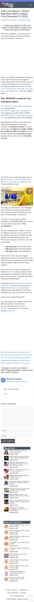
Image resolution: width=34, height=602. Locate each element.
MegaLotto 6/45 (6, 360)
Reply (5, 393)
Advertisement (24, 590)
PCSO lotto (11, 272)
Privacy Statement (12, 593)
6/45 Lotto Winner (17, 355)
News (28, 20)
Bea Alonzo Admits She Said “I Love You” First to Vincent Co (19, 470)
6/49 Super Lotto (23, 89)
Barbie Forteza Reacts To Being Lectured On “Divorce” (18, 451)
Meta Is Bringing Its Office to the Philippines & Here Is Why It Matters (19, 495)
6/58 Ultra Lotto (8, 179)
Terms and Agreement (17, 596)
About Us (15, 590)
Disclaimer (23, 593)
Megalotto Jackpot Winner (21, 360)
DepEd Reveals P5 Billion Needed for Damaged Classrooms (19, 476)
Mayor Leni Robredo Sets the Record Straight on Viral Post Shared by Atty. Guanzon (19, 502)
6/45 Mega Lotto (15, 182)
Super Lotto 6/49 (11, 363)
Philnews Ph (11, 311)
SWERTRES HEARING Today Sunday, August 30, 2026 (17, 572)
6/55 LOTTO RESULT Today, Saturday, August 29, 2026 (17, 578)
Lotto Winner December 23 (21, 358)
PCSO (3, 363)
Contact (8, 590)
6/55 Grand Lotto (11, 89)
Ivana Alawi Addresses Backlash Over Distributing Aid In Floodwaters (20, 489)
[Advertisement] (17, 58)
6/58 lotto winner (14, 288)
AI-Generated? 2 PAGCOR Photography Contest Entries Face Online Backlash (19, 509)
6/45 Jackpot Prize (9, 352)
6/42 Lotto (15, 91)
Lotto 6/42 (8, 358)
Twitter (5, 308)
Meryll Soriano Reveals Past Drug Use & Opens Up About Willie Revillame (20, 457)
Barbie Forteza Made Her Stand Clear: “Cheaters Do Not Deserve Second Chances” (20, 483)
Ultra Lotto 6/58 (23, 363)
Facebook (22, 306)
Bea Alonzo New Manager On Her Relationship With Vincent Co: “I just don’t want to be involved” (19, 464)
